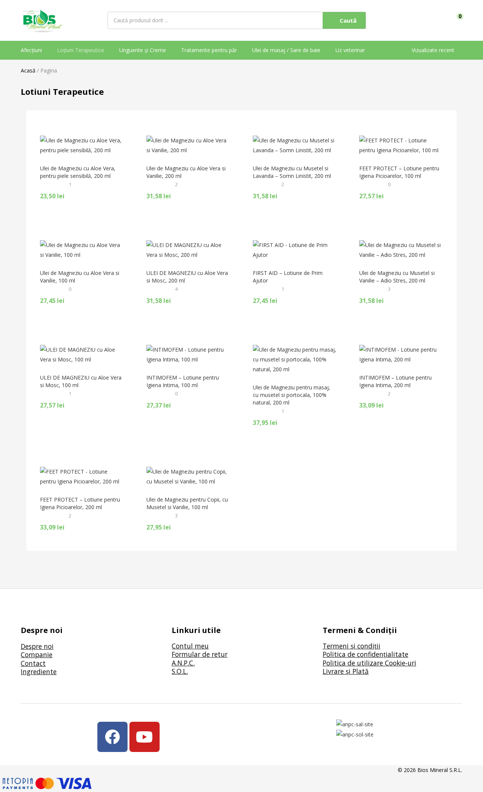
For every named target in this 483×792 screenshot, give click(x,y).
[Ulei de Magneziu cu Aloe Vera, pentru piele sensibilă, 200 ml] (82, 144)
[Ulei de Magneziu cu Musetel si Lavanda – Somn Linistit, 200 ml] (295, 144)
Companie (36, 654)
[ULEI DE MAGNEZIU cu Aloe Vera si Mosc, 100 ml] (82, 354)
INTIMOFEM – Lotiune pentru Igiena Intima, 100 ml (182, 381)
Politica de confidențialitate (365, 654)
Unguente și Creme (142, 50)
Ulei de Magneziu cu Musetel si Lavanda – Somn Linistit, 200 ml (292, 172)
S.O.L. (180, 671)
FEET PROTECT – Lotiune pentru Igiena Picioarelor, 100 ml (399, 172)
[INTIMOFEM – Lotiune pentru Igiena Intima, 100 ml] (188, 354)
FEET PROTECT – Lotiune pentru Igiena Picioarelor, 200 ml (80, 503)
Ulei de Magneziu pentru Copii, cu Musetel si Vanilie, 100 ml (187, 503)
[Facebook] (112, 737)
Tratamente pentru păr (209, 50)
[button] (457, 20)
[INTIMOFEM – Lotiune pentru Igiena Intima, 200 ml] (401, 354)
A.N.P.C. (183, 662)
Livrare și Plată (346, 671)
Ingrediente (39, 671)
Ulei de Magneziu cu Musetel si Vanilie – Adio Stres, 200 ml (397, 276)
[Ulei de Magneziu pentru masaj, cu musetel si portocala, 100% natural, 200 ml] (295, 359)
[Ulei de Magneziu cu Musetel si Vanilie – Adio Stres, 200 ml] (401, 249)
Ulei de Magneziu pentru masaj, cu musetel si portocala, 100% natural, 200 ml (291, 395)
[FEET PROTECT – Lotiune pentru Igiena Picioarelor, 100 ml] (401, 144)
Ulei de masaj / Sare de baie (286, 50)
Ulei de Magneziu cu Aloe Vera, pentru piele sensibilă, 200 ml (77, 172)
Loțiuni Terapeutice (80, 50)
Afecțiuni (31, 50)
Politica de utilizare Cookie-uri (369, 662)
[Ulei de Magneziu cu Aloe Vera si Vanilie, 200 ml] (188, 144)
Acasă (28, 70)
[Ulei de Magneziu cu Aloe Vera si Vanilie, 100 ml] (82, 249)
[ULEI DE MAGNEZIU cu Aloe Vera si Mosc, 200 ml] (188, 249)
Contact (33, 663)
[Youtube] (144, 737)
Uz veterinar (350, 50)
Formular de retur (200, 654)
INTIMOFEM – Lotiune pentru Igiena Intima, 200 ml (395, 381)
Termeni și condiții (351, 645)
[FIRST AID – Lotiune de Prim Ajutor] (295, 249)
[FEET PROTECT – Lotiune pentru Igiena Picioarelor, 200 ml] (82, 476)
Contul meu (190, 645)
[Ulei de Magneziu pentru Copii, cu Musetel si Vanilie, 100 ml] (188, 476)
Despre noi (37, 646)
